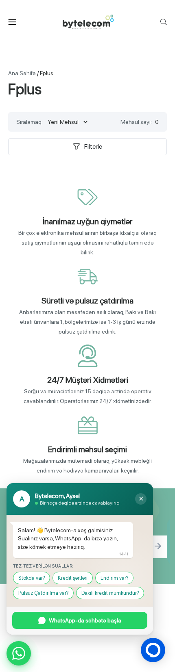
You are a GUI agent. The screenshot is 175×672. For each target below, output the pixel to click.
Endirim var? (114, 578)
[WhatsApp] (19, 653)
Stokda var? (31, 578)
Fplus (46, 73)
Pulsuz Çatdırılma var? (43, 593)
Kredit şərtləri (73, 578)
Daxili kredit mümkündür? (110, 593)
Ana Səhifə (22, 73)
